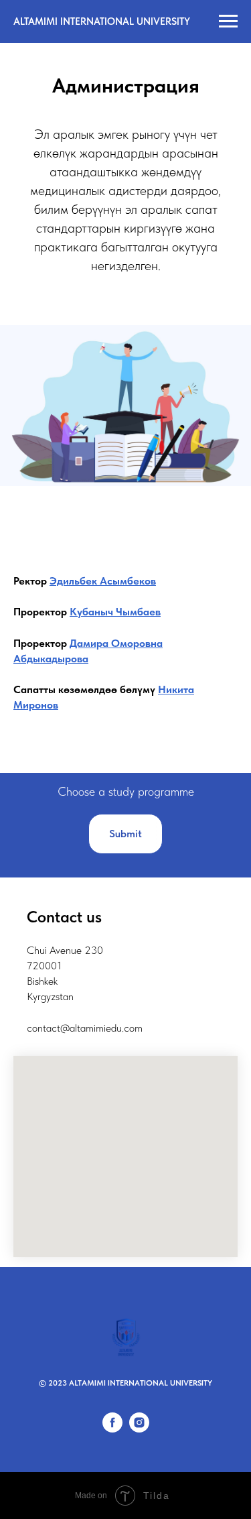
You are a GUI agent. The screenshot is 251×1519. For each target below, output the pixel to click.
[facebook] (112, 1429)
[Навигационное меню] (228, 21)
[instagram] (139, 1429)
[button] (125, 834)
